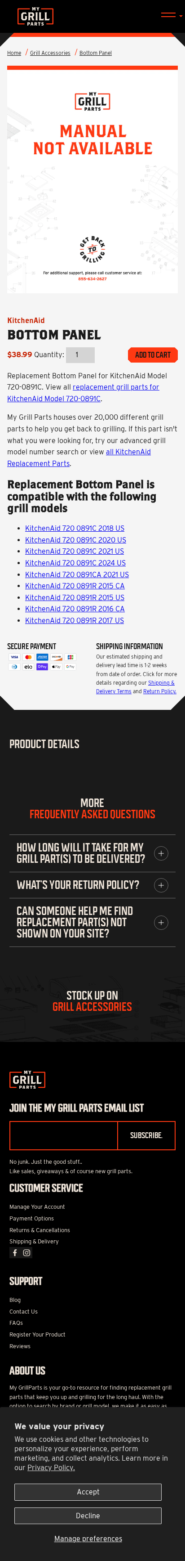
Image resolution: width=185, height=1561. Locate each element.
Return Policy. (159, 691)
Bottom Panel (95, 52)
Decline (88, 1516)
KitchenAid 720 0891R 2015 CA (75, 586)
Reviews (20, 1346)
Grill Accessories (50, 52)
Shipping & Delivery (34, 1241)
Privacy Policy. (51, 1467)
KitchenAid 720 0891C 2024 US (75, 563)
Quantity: (49, 354)
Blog (15, 1299)
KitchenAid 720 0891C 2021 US (74, 551)
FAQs (16, 1322)
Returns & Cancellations (39, 1230)
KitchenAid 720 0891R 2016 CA (75, 609)
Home (14, 52)
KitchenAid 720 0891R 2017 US (74, 620)
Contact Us (23, 1311)
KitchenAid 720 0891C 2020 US (75, 540)
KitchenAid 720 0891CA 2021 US (77, 574)
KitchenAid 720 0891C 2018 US (74, 528)
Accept (88, 1492)
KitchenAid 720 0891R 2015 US (74, 597)
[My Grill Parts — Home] (92, 16)
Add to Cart (153, 354)
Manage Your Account (37, 1206)
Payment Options (31, 1218)
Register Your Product (37, 1334)
